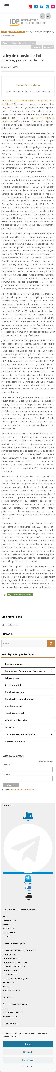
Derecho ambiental (14, 713)
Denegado (28, 1052)
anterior (37, 47)
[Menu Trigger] (7, 5)
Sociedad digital (28, 685)
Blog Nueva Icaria (17, 32)
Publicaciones (8, 928)
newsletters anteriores (23, 789)
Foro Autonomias (10, 1016)
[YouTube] (30, 6)
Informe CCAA (8, 982)
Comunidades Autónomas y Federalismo (28, 671)
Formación (10, 727)
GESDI (5, 1008)
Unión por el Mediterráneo (14, 966)
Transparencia (9, 932)
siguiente (48, 47)
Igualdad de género (14, 706)
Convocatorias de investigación (28, 734)
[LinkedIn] (36, 6)
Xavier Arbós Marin (27, 43)
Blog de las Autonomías (12, 1012)
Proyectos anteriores (15, 741)
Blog (14, 43)
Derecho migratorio (14, 692)
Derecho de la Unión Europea (28, 699)
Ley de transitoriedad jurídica (20, 595)
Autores (6, 43)
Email (6, 764)
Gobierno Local (12, 678)
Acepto (28, 1044)
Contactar (7, 936)
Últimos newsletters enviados (15, 1004)
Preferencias (28, 1060)
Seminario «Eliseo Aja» (16, 720)
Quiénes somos (9, 920)
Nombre (6, 774)
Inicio (4, 32)
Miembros (7, 924)
